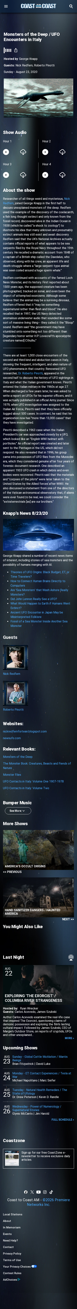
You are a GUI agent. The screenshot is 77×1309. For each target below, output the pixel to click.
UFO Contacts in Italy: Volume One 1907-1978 (33, 781)
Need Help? (10, 1240)
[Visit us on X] (32, 1192)
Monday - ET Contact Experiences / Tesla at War (41, 1075)
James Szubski (46, 1012)
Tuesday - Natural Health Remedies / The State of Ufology (39, 1091)
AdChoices (10, 1279)
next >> (68, 919)
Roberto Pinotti (44, 65)
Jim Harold (42, 1113)
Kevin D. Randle (49, 1097)
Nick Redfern (24, 65)
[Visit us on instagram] (45, 1192)
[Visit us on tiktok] (51, 1192)
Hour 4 (46, 164)
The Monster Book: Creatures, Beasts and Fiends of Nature (37, 766)
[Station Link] (38, 6)
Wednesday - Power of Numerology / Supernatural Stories (36, 1108)
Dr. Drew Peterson (24, 1097)
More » (69, 1038)
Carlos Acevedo (25, 1012)
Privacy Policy (12, 1253)
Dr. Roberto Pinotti (30, 373)
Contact (8, 1247)
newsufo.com (12, 738)
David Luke (43, 1064)
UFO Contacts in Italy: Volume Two (26, 788)
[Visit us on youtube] (38, 1192)
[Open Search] (71, 6)
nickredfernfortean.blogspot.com (25, 731)
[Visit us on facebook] (26, 1192)
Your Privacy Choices (17, 1266)
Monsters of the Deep (18, 757)
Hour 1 (7, 141)
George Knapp (28, 59)
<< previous (12, 872)
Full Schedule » (63, 1119)
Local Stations (12, 1214)
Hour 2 (46, 141)
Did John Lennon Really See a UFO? (33, 599)
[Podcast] (71, 958)
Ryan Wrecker (29, 1008)
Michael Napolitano (25, 1080)
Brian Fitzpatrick (23, 1064)
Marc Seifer (48, 1080)
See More (15, 810)
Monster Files (12, 774)
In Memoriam (12, 1227)
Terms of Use (12, 1260)
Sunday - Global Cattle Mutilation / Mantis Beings (40, 1058)
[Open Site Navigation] (6, 6)
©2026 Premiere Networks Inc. (48, 1202)
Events (7, 1234)
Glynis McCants (22, 1113)
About (7, 1221)
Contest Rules (12, 1273)
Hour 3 (7, 164)
